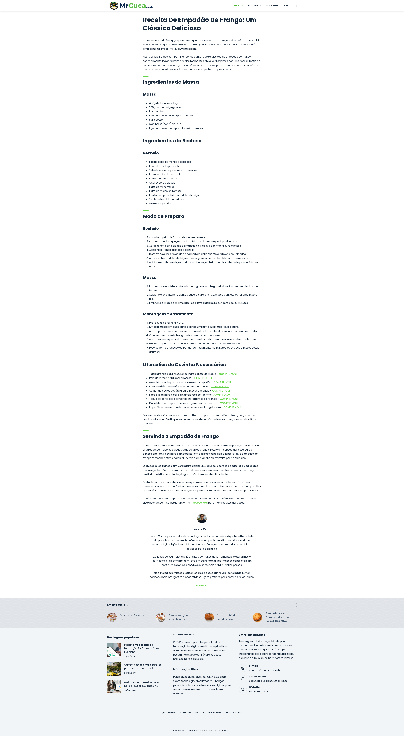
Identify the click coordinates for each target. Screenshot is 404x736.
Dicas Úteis (271, 5)
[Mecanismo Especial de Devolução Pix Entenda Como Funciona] (114, 650)
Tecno (286, 5)
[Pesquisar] (296, 6)
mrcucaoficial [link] (199, 503)
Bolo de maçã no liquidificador (179, 617)
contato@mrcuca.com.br (265, 670)
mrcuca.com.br (258, 691)
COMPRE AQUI (228, 374)
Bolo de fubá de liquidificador (226, 617)
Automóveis (254, 5)
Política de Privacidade (208, 713)
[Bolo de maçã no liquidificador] (160, 617)
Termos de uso (234, 713)
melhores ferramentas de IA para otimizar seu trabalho (141, 684)
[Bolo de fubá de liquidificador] (209, 617)
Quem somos (168, 713)
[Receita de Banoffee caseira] (112, 617)
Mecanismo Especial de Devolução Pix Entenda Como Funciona (142, 648)
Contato (185, 713)
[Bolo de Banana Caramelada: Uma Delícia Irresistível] (257, 617)
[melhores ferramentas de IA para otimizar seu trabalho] (114, 686)
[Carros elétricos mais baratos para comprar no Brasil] (114, 669)
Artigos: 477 (202, 585)
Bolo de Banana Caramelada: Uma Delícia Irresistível (277, 617)
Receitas (239, 5)
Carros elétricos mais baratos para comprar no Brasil (143, 666)
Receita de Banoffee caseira (132, 617)
